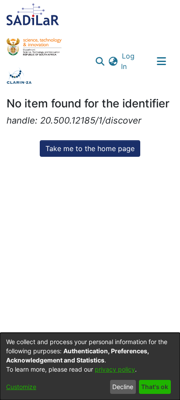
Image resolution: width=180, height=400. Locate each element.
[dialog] (90, 366)
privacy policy (115, 369)
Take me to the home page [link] (90, 148)
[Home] (33, 14)
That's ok (154, 386)
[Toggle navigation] (161, 61)
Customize (21, 386)
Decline (122, 386)
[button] (100, 61)
